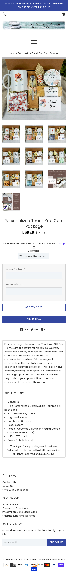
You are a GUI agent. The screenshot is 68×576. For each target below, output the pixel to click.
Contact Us (9, 482)
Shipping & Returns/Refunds (18, 515)
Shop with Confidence (15, 489)
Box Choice (33, 250)
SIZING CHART (10, 504)
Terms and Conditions (15, 508)
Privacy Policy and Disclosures (19, 512)
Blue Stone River (29, 559)
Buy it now (34, 319)
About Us (7, 486)
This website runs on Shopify (51, 559)
